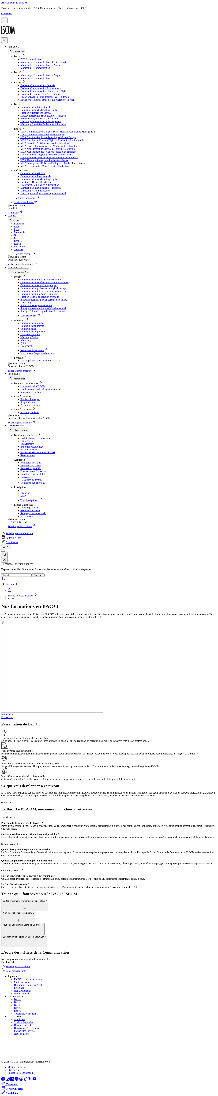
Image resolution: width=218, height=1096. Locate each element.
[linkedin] (12, 1079)
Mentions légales (16, 1067)
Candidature (12, 542)
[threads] (21, 1079)
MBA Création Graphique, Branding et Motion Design (48, 137)
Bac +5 (17, 1010)
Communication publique (33, 331)
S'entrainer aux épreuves (32, 482)
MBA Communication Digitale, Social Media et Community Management (57, 131)
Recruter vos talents (30, 510)
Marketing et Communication (35, 67)
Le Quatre (19, 987)
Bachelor (25, 493)
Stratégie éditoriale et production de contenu (42, 311)
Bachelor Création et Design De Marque (40, 94)
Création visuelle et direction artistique (39, 296)
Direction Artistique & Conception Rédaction (43, 115)
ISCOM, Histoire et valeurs (28, 979)
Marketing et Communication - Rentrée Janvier (44, 62)
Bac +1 (17, 999)
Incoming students (29, 412)
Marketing (25, 302)
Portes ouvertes (13, 538)
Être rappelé (12, 584)
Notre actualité (21, 993)
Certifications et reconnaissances (36, 438)
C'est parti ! (38, 575)
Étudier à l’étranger (30, 399)
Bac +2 (17, 1002)
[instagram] (8, 1079)
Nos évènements (22, 990)
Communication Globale (32, 173)
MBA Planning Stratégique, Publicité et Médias (44, 160)
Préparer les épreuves (24, 1031)
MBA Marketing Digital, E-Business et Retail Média (46, 154)
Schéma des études (23, 1022)
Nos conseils (26, 477)
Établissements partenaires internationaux (41, 389)
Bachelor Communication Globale (37, 85)
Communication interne (32, 325)
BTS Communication (31, 59)
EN (3, 550)
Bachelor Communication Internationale (40, 88)
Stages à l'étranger (29, 402)
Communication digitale (32, 323)
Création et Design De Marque (35, 112)
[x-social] (30, 1079)
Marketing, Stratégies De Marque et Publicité (43, 124)
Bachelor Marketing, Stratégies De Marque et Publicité (47, 99)
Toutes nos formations (25, 1013)
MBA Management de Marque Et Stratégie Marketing (47, 148)
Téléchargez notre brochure (19, 533)
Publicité (24, 343)
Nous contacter (21, 1033)
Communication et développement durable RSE (44, 282)
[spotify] (17, 1079)
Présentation (7, 714)
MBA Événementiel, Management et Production (44, 166)
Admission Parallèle (30, 465)
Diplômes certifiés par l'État (28, 985)
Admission (19, 1019)
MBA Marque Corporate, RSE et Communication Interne (49, 157)
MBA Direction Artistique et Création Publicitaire (45, 143)
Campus (12, 215)
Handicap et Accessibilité (33, 474)
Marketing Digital (29, 337)
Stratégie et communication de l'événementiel (43, 308)
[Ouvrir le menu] (4, 40)
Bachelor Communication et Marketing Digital (43, 91)
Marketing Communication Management (40, 121)
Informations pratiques (31, 392)
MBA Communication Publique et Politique (42, 134)
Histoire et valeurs (29, 449)
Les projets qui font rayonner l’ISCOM (40, 360)
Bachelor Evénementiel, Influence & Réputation (44, 97)
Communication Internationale (35, 107)
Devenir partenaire (29, 507)
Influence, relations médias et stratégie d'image (43, 299)
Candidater (6, 13)
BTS (22, 490)
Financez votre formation (33, 471)
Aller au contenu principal (14, 2)
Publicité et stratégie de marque (36, 305)
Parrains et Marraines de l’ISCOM (37, 452)
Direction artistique (30, 334)
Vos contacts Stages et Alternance (37, 353)
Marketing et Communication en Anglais (40, 65)
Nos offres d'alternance (32, 479)
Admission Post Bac (30, 462)
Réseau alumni (27, 455)
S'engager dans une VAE (33, 513)
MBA (23, 495)
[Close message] (4, 20)
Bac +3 (17, 1005)
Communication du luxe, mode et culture (40, 279)
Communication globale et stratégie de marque (43, 288)
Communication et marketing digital (38, 285)
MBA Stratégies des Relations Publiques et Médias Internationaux (53, 163)
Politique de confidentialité (21, 1072)
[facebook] (3, 1079)
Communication (28, 328)
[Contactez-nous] (3, 579)
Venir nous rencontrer (16, 971)
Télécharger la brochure (18, 966)
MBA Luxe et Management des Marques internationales (48, 146)
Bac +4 (17, 1008)
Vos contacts (26, 516)
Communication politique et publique (39, 294)
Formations (7, 717)
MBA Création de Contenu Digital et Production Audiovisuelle (52, 140)
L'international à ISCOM (32, 386)
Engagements (27, 443)
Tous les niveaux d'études (21, 595)
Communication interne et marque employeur (43, 291)
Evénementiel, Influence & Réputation (39, 118)
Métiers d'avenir (22, 982)
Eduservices (26, 441)
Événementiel (27, 346)
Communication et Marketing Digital (38, 110)
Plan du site (13, 1070)
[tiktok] (26, 1079)
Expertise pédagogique (31, 446)
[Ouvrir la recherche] (4, 554)
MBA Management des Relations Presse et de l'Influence (49, 151)
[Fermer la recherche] (4, 560)
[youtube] (34, 1079)
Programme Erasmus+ (31, 405)
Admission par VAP (30, 468)
